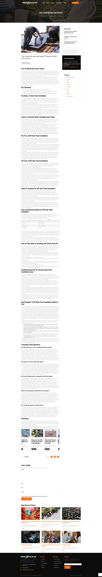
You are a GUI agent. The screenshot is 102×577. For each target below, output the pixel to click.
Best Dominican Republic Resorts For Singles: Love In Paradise (51, 545)
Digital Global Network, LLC (37, 575)
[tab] (38, 453)
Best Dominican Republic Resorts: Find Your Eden (51, 521)
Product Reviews (58, 2)
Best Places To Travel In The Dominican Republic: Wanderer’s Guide (30, 522)
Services (52, 2)
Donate (65, 2)
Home (44, 2)
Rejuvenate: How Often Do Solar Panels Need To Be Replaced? (33, 441)
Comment (23, 469)
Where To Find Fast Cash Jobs (26, 544)
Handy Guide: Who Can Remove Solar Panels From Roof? (46, 441)
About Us (48, 2)
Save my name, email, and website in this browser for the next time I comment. (34, 496)
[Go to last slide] (23, 441)
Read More (30, 449)
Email (22, 487)
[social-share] (52, 457)
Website (22, 492)
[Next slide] (58, 441)
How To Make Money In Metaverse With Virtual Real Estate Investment (71, 522)
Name (22, 483)
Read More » (23, 528)
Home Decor (30, 438)
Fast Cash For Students (66, 544)
